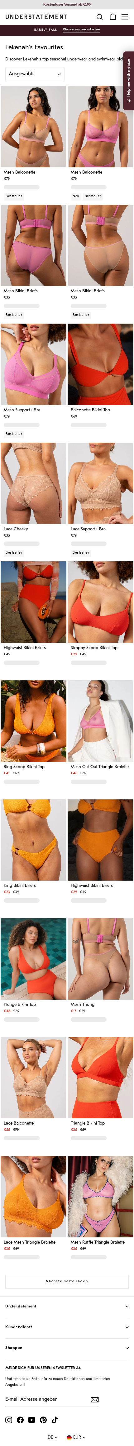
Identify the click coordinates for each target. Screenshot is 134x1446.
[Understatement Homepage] (36, 17)
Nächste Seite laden (67, 1281)
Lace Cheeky (16, 529)
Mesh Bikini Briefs (21, 291)
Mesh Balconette (19, 172)
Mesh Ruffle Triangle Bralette (98, 1242)
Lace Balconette (19, 1123)
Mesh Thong (82, 1005)
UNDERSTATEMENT (20, 1306)
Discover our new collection (81, 29)
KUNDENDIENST (18, 1327)
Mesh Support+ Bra (22, 410)
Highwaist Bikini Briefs (25, 648)
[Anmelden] (95, 1400)
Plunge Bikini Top (20, 1005)
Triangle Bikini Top (88, 1123)
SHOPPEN (13, 1348)
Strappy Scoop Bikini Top (94, 648)
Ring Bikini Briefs (20, 886)
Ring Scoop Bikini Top (24, 767)
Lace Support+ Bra (88, 529)
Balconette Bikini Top (90, 410)
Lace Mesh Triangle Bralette (29, 1242)
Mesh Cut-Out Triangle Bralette (100, 767)
